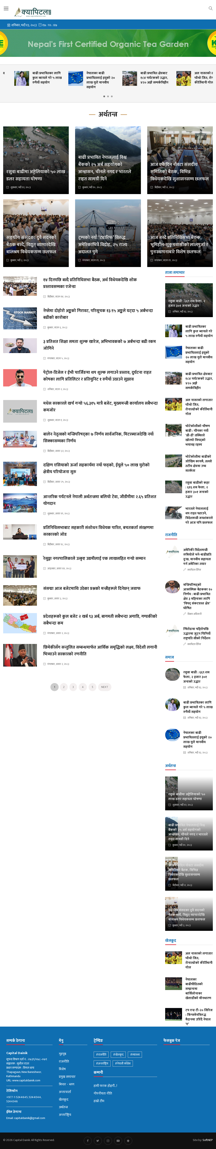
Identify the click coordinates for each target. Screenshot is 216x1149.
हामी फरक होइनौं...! (105, 1086)
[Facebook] (88, 1141)
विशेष (62, 1069)
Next (104, 687)
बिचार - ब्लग (66, 1084)
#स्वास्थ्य (135, 1054)
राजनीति (64, 1061)
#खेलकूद (118, 1054)
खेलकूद (63, 1099)
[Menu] (6, 8)
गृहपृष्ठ (62, 1054)
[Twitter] (98, 1141)
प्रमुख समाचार (67, 1077)
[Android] (128, 1141)
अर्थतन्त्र (63, 1107)
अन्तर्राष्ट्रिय (65, 1115)
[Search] (210, 8)
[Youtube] (118, 1141)
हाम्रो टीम (99, 1101)
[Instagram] (108, 1141)
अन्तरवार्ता (65, 1092)
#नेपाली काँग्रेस (123, 1063)
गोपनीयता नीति (103, 1093)
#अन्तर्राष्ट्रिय (102, 1063)
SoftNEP (207, 1140)
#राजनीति (101, 1054)
